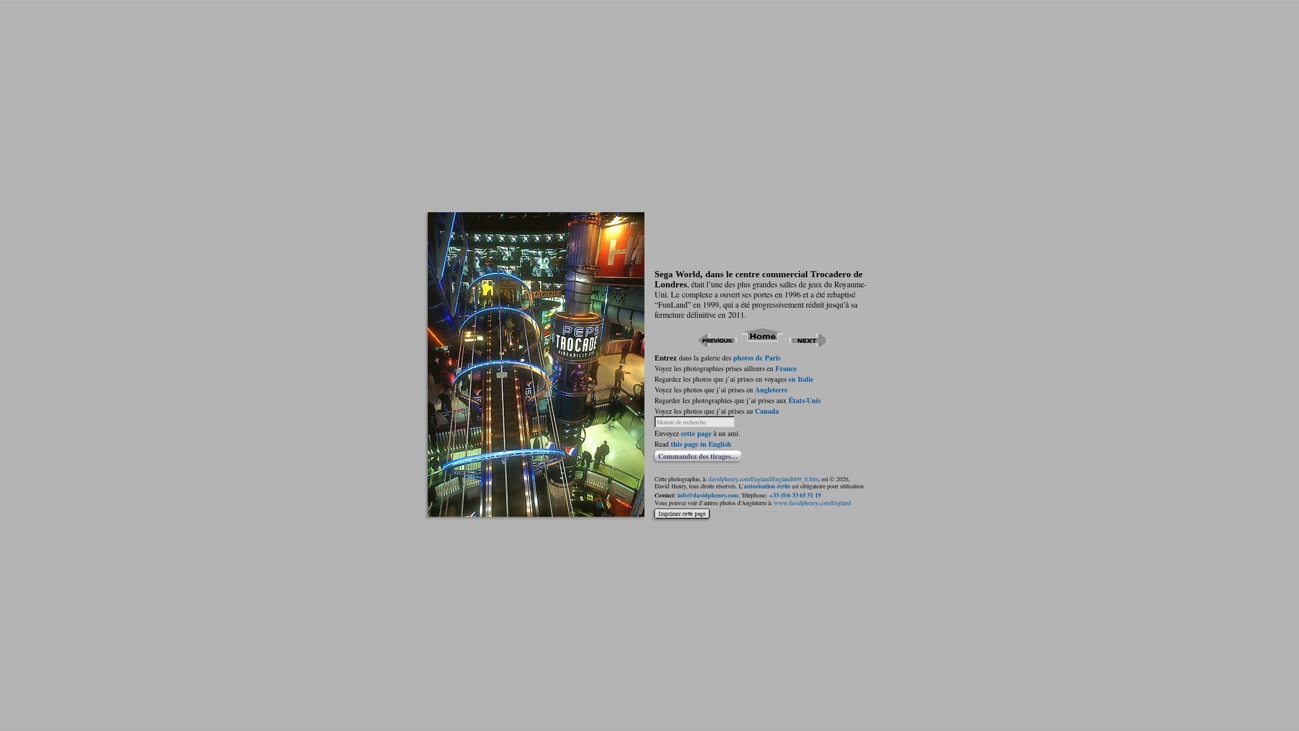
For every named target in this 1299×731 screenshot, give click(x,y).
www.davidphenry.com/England (812, 503)
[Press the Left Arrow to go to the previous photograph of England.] (717, 343)
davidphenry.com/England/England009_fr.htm (763, 479)
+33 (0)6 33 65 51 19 (795, 495)
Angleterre (771, 389)
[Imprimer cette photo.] (682, 510)
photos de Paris (756, 357)
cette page (696, 433)
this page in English (701, 444)
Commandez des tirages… (698, 456)
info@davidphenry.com (707, 495)
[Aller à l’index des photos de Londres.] (763, 343)
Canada (767, 411)
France (786, 368)
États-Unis (805, 400)
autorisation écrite (767, 486)
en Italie (801, 379)
